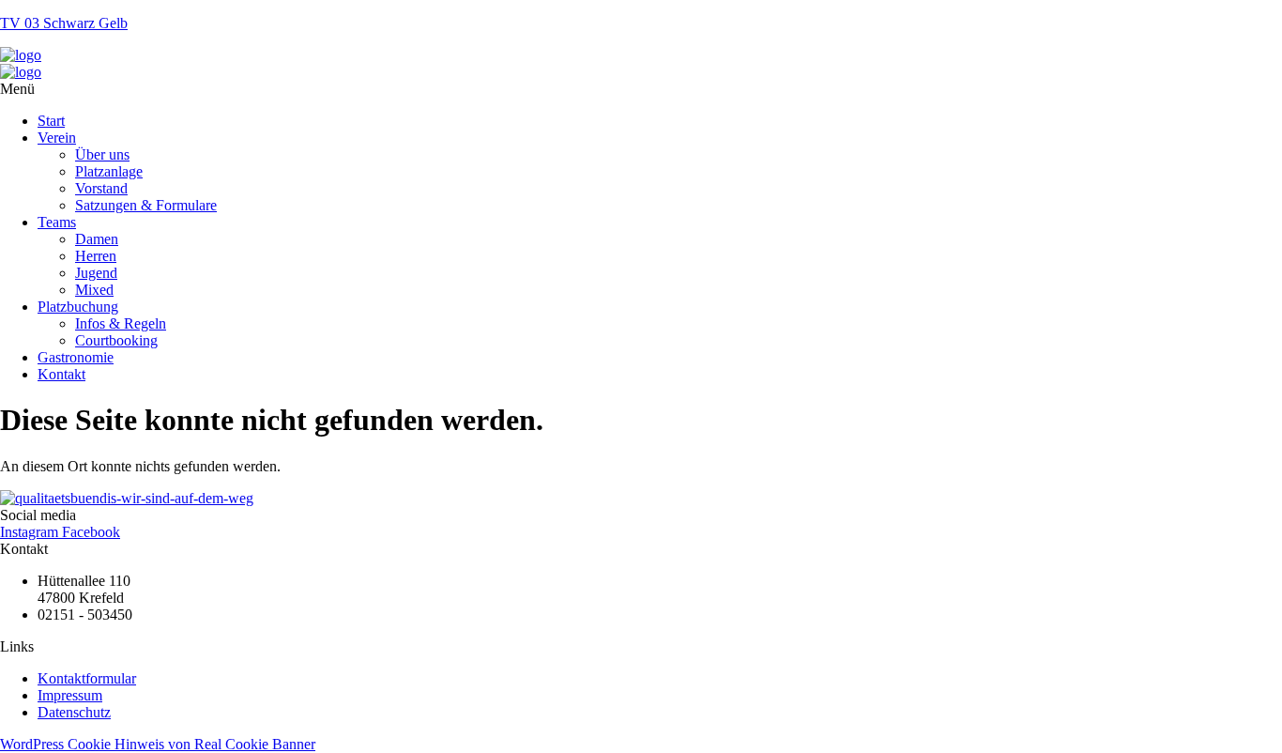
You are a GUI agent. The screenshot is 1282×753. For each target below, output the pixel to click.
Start (51, 121)
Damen (96, 239)
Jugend (96, 273)
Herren (95, 256)
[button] (641, 89)
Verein (57, 138)
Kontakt (61, 374)
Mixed (94, 290)
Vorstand (101, 188)
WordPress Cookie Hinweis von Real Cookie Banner (157, 744)
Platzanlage (109, 171)
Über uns (102, 154)
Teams (57, 222)
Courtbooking (116, 340)
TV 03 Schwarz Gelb (64, 23)
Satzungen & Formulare (146, 205)
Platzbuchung (78, 307)
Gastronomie (76, 357)
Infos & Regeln (120, 323)
